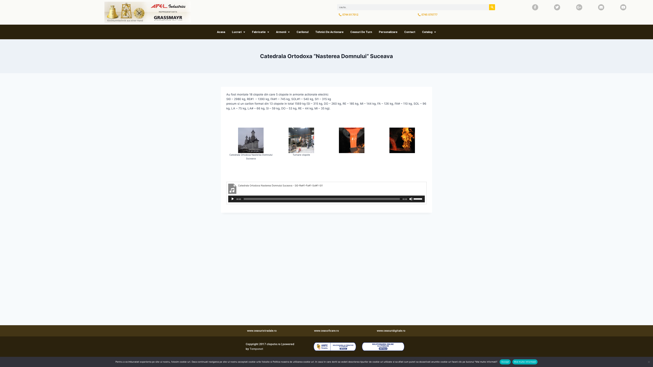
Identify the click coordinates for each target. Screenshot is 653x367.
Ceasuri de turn (361, 32)
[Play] (232, 199)
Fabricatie (259, 32)
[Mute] (411, 199)
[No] (648, 362)
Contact (409, 32)
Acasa (221, 32)
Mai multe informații (525, 361)
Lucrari (237, 32)
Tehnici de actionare (329, 32)
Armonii (281, 32)
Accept (505, 361)
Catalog (427, 32)
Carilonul (302, 32)
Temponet (256, 349)
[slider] (418, 199)
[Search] (492, 7)
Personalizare (388, 32)
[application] (326, 199)
